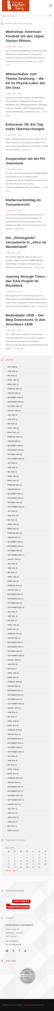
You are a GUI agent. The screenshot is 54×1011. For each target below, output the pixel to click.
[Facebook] (19, 951)
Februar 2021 (13, 634)
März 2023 (12, 529)
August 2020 (13, 660)
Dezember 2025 (14, 397)
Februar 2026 (13, 389)
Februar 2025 (13, 437)
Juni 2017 (11, 813)
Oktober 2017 (14, 796)
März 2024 (12, 481)
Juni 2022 (11, 568)
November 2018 (14, 743)
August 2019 (13, 708)
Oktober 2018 (14, 747)
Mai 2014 (11, 826)
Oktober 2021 (14, 603)
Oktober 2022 (14, 551)
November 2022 (14, 546)
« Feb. (8, 871)
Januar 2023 (13, 537)
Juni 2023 (11, 516)
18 (45, 861)
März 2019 (12, 726)
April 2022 (12, 577)
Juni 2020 (11, 664)
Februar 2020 (13, 682)
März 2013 (12, 831)
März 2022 (12, 581)
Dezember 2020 (14, 642)
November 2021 (14, 599)
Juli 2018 (11, 756)
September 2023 (15, 507)
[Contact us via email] (8, 951)
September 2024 (15, 459)
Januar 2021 (13, 638)
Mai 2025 (11, 424)
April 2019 (12, 721)
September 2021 (15, 607)
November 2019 (14, 695)
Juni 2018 (11, 761)
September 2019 (15, 704)
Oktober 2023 (14, 502)
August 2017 (13, 804)
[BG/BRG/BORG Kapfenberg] (15, 5)
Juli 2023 (11, 511)
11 (45, 858)
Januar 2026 (13, 393)
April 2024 (12, 476)
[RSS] (13, 951)
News (20, 47)
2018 (8, 16)
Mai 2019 (11, 717)
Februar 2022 (13, 586)
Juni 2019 (11, 712)
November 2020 (14, 647)
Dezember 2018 (14, 739)
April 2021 (12, 625)
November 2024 (14, 450)
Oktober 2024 (14, 454)
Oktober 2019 (14, 699)
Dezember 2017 (14, 787)
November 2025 (14, 402)
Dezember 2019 (14, 691)
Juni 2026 (11, 371)
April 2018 (12, 769)
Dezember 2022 (14, 542)
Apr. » (15, 871)
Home (4, 16)
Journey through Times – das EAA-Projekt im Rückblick (27, 281)
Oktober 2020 (14, 651)
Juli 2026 (11, 367)
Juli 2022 (11, 564)
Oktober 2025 (14, 406)
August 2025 (13, 411)
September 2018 (15, 752)
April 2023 (12, 524)
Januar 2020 (13, 686)
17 (39, 861)
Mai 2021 (11, 621)
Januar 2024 (13, 489)
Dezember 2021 (14, 594)
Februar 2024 (13, 485)
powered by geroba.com (33, 1005)
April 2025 (12, 428)
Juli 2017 (11, 809)
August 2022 (13, 559)
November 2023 (14, 498)
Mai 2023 (11, 520)
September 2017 (15, 800)
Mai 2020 (11, 669)
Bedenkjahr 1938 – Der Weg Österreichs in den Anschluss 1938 (25, 319)
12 (9, 861)
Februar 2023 (13, 533)
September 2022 (15, 555)
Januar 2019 (13, 734)
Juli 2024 (11, 463)
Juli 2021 (11, 612)
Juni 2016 (11, 822)
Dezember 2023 (14, 494)
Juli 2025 (11, 415)
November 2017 (14, 791)
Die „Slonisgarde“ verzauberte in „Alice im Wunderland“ (26, 242)
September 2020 (15, 656)
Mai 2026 (11, 376)
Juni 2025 (11, 419)
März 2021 (12, 629)
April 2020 (12, 673)
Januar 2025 (13, 441)
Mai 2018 (11, 765)
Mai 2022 (11, 572)
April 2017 (12, 817)
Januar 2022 (13, 590)
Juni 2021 (11, 616)
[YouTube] (25, 951)
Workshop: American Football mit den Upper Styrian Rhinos (25, 36)
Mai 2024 (11, 472)
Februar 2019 (13, 730)
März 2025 (12, 432)
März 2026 (12, 384)
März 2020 (12, 677)
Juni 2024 (11, 467)
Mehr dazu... (27, 150)
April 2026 (12, 380)
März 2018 (12, 774)
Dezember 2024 (14, 446)
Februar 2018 (13, 778)
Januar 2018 (13, 782)
